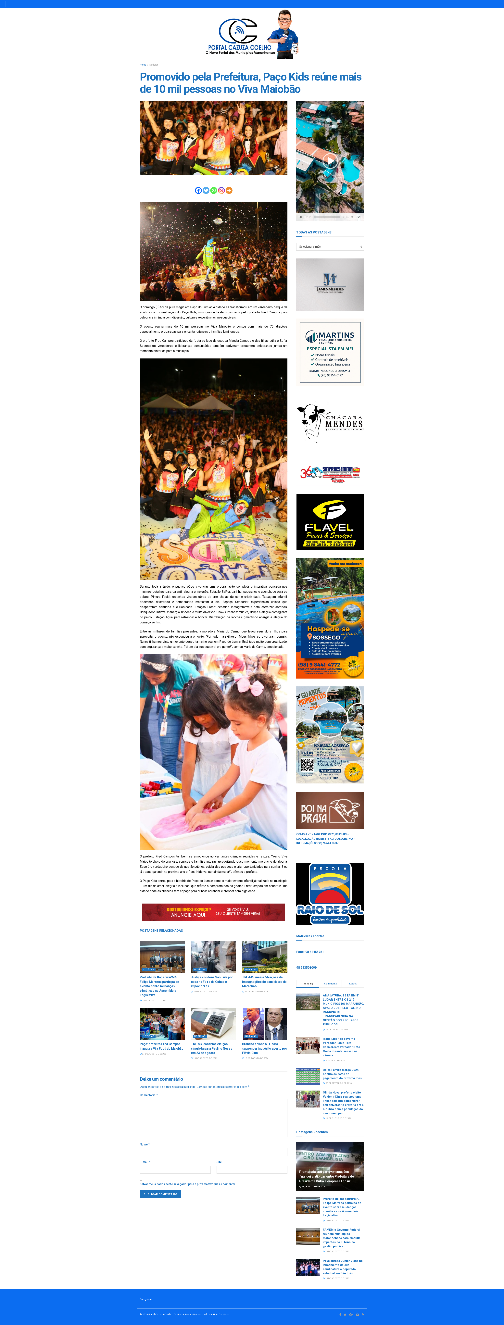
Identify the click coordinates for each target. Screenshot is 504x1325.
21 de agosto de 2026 (154, 1054)
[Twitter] (206, 190)
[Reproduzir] (301, 217)
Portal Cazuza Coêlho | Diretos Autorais (170, 1314)
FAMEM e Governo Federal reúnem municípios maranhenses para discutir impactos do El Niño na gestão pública (341, 1238)
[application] (330, 161)
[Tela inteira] (359, 217)
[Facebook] (198, 190)
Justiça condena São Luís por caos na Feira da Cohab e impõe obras (212, 981)
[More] (229, 190)
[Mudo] (352, 217)
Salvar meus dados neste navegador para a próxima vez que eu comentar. (188, 1184)
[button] (330, 161)
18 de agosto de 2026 (256, 1058)
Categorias (146, 1299)
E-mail (145, 1162)
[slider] (327, 217)
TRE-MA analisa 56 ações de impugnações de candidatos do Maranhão (264, 981)
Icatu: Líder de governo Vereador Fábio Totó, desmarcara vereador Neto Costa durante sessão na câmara (341, 1047)
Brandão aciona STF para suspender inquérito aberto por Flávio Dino (264, 1048)
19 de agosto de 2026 (205, 1058)
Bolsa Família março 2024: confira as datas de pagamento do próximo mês (342, 1074)
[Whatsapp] (213, 190)
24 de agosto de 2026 (205, 991)
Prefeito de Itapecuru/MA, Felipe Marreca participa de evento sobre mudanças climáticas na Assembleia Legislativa (159, 986)
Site (219, 1162)
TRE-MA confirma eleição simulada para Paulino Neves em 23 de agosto (211, 1048)
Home (143, 64)
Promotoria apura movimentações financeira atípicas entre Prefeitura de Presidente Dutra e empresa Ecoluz (326, 1176)
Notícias (153, 64)
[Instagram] (221, 190)
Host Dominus (221, 1314)
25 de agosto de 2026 (154, 1000)
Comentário (149, 1095)
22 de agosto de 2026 (256, 991)
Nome (145, 1144)
